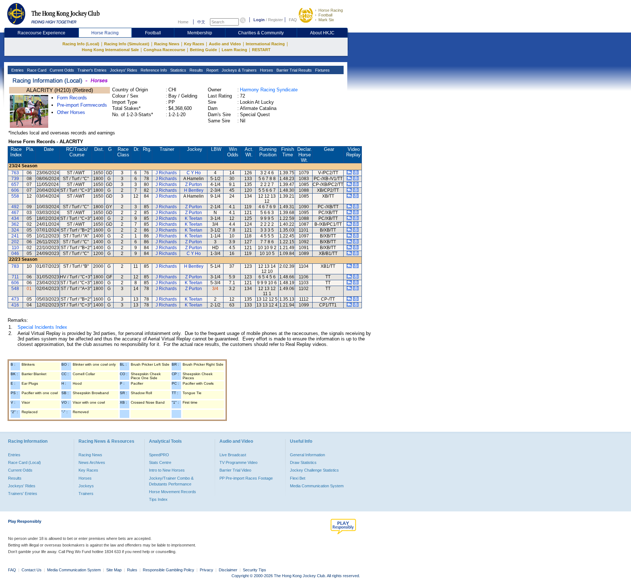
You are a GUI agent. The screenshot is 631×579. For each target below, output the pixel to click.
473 (15, 299)
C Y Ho (194, 172)
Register (275, 20)
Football (325, 15)
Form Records (72, 97)
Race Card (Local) (24, 462)
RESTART (261, 49)
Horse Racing (330, 10)
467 (15, 212)
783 (15, 266)
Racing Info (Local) (80, 44)
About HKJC (322, 32)
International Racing (265, 44)
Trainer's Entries (91, 70)
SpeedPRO (159, 455)
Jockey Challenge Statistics (314, 470)
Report (211, 70)
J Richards (166, 172)
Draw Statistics (303, 462)
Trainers (86, 493)
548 (15, 288)
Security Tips (254, 570)
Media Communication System (317, 486)
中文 (201, 22)
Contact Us (32, 570)
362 (15, 224)
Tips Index (158, 499)
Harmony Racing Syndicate (269, 89)
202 (15, 241)
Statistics (177, 70)
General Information (307, 455)
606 (15, 190)
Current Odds (61, 70)
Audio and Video (225, 44)
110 (15, 247)
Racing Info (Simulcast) (126, 44)
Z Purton (193, 184)
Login (259, 20)
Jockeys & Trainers (239, 70)
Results (195, 70)
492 (15, 206)
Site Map (114, 570)
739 (15, 178)
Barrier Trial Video (235, 470)
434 (15, 218)
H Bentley (193, 190)
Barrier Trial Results (293, 70)
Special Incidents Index (42, 327)
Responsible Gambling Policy (168, 570)
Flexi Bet (297, 478)
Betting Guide (203, 49)
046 (15, 253)
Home (183, 22)
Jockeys (86, 486)
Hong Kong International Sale (110, 49)
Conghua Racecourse (164, 49)
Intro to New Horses (167, 470)
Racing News (166, 44)
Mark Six (326, 20)
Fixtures (322, 70)
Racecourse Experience (41, 32)
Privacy (206, 570)
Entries (17, 70)
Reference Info (153, 70)
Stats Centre (160, 462)
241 (15, 236)
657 (15, 184)
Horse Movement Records (172, 492)
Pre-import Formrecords (82, 105)
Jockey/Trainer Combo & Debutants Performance (171, 481)
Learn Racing (234, 49)
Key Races (194, 44)
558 (15, 196)
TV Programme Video (238, 462)
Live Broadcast (232, 455)
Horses (266, 70)
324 (15, 230)
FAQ (293, 20)
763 (15, 172)
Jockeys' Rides (123, 70)
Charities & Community (261, 32)
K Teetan (193, 218)
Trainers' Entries (22, 493)
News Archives (92, 462)
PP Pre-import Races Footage (246, 478)
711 (15, 276)
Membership (199, 32)
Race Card (36, 70)
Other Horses (71, 112)
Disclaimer (228, 570)
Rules (132, 570)
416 (15, 305)
